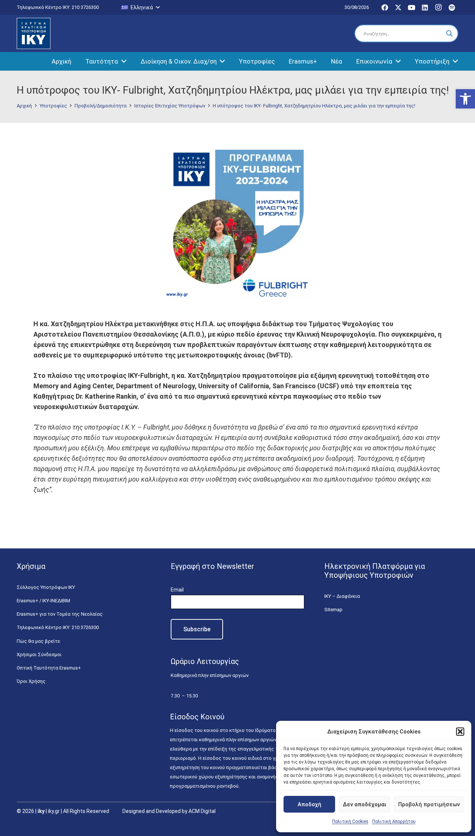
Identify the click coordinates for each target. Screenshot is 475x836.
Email (177, 590)
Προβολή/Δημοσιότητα (101, 105)
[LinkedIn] (425, 7)
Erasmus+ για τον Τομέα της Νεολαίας (60, 614)
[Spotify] (451, 7)
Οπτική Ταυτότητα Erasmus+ (49, 668)
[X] (398, 7)
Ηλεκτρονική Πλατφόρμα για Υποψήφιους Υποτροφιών (374, 571)
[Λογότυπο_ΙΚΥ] (33, 33)
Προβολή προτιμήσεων (429, 804)
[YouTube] (411, 7)
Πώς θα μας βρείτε (38, 641)
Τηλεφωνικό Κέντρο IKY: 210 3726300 (58, 627)
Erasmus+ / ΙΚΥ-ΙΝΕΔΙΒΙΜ (43, 600)
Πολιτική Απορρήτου (394, 821)
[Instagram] (438, 7)
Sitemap (333, 609)
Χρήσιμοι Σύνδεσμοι (39, 654)
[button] (465, 98)
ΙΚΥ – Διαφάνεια (342, 596)
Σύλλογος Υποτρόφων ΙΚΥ (46, 587)
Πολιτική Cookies (350, 821)
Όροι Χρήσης (31, 681)
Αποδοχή (309, 804)
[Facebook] (385, 7)
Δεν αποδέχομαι (364, 804)
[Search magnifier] (449, 33)
